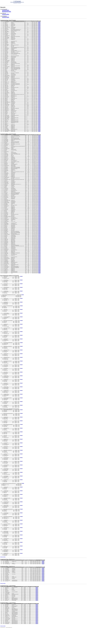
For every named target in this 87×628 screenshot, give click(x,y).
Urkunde (39, 21)
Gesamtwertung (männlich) (5, 10)
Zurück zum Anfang (2, 583)
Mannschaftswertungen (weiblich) (6, 11)
